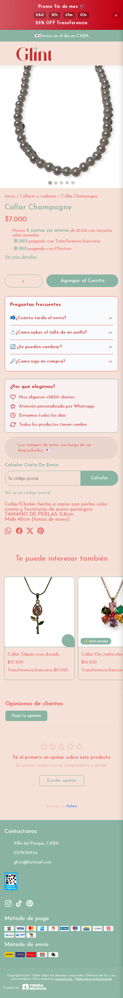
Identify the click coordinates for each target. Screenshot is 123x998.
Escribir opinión (61, 781)
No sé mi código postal (27, 493)
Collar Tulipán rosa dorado (34, 654)
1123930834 (25, 853)
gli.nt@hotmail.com (32, 862)
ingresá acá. (64, 979)
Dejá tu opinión (26, 716)
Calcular (99, 478)
